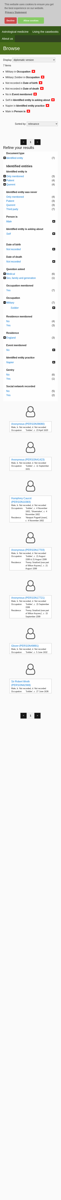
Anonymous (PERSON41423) (28, 459)
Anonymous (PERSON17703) (28, 550)
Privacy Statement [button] (16, 12)
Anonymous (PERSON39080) (28, 424)
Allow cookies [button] (30, 20)
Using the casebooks (45, 31)
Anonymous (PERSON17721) (28, 597)
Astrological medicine (15, 31)
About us (7, 38)
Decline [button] (11, 20)
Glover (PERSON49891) (25, 645)
